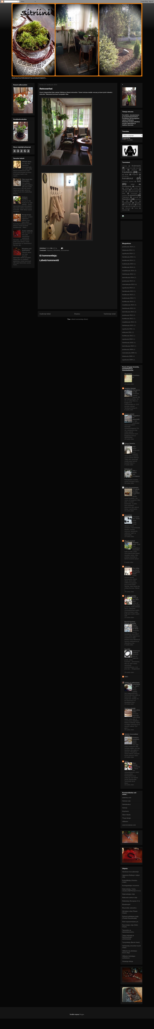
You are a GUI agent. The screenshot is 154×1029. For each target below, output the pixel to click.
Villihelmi (125, 821)
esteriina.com (126, 797)
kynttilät (127, 188)
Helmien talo (126, 801)
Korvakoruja (125, 176)
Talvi (138, 204)
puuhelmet (124, 195)
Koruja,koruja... (27, 215)
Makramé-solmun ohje (129, 897)
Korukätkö (128, 515)
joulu (123, 170)
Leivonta (135, 188)
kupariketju (138, 186)
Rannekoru (126, 199)
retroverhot (56, 250)
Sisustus (138, 203)
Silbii (126, 676)
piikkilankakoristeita (133, 191)
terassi (124, 206)
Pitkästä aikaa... (27, 161)
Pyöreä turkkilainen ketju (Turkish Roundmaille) (130, 917)
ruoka (135, 201)
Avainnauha (136, 166)
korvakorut (127, 178)
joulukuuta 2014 (127, 247)
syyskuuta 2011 (127, 329)
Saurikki (127, 649)
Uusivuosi (127, 208)
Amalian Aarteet (130, 388)
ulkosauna (130, 206)
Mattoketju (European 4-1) (131, 901)
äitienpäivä (125, 210)
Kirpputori (49, 250)
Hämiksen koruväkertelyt (130, 872)
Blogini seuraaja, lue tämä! (136, 627)
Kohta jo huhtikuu (25, 198)
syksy (132, 204)
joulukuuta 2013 (127, 281)
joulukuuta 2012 (127, 315)
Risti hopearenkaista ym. (130, 921)
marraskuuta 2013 (128, 284)
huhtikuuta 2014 (127, 267)
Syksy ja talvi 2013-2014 (136, 599)
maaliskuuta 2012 (128, 322)
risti (127, 201)
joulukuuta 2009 (127, 349)
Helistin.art (128, 469)
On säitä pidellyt (130, 596)
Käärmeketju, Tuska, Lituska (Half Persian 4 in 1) (131, 890)
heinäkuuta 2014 (127, 257)
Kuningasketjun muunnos (130, 885)
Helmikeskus (126, 804)
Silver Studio (126, 815)
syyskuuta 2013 (127, 288)
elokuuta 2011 (127, 332)
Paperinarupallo (135, 189)
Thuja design (126, 818)
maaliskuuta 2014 (128, 270)
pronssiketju (134, 193)
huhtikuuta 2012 (127, 318)
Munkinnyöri (126, 904)
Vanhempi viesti (110, 314)
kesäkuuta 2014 (127, 260)
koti (139, 181)
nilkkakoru (125, 190)
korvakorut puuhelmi (127, 181)
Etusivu (77, 314)
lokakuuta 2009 (127, 356)
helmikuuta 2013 (127, 308)
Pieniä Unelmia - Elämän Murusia (130, 622)
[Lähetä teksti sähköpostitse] (61, 248)
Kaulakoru (127, 172)
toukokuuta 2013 (127, 298)
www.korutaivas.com (129, 825)
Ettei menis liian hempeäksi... (27, 180)
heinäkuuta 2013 (127, 291)
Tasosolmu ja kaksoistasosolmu (128, 931)
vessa (136, 208)
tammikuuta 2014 (128, 277)
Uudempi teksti (45, 314)
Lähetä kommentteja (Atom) (79, 319)
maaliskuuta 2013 (128, 305)
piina (123, 193)
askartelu (124, 166)
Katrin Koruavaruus (131, 487)
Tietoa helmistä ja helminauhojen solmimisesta (128, 937)
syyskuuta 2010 (127, 339)
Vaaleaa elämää (129, 708)
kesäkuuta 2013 (127, 294)
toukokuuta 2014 (127, 264)
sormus (126, 204)
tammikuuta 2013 (128, 312)
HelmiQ (124, 808)
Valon (126, 761)
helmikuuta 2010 (127, 342)
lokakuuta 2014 (127, 250)
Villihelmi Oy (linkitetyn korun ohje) (129, 951)
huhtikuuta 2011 (127, 335)
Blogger (81, 1014)
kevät (126, 174)
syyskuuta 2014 (127, 253)
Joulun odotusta (27, 231)
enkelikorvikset (129, 168)
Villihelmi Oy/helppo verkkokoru (128, 957)
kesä (139, 172)
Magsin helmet (129, 541)
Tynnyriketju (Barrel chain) (131, 942)
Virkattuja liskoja (127, 961)
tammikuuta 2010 (128, 346)
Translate (129, 140)
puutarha (133, 195)
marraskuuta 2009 (128, 353)
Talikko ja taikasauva (131, 682)
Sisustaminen (65, 250)
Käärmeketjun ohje (128, 894)
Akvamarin (128, 374)
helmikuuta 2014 (127, 274)
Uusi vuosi (138, 206)
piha (123, 191)
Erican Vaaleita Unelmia (129, 444)
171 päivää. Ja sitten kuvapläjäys (136, 491)
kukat (132, 184)
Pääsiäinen (125, 197)
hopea (137, 168)
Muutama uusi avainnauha (26, 249)
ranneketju (135, 197)
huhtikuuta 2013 (127, 301)
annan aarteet (129, 414)
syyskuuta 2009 (127, 360)
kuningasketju (126, 186)
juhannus (134, 170)
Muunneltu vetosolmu (129, 908)
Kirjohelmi (125, 811)
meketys (127, 566)
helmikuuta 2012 (127, 325)
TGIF (134, 447)
